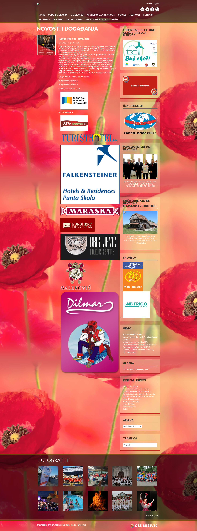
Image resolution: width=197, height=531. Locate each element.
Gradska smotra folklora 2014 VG (136, 347)
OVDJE (108, 72)
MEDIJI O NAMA (74, 19)
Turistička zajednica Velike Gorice (136, 389)
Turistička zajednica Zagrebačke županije (139, 394)
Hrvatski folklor (129, 404)
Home (41, 15)
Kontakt (148, 15)
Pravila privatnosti (97, 19)
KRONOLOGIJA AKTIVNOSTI (101, 15)
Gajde (125, 409)
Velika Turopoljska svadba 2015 (135, 342)
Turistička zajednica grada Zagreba (136, 391)
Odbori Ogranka (57, 15)
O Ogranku (77, 15)
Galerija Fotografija (50, 19)
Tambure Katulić (129, 406)
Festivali (134, 15)
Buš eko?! (117, 19)
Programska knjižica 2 (68, 84)
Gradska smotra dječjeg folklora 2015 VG (139, 344)
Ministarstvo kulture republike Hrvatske (138, 396)
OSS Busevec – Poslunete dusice (135, 369)
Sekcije (122, 15)
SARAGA (79, 62)
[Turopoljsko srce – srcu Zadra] (46, 45)
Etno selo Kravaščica (131, 401)
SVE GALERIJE (152, 516)
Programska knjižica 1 (68, 80)
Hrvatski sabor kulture (131, 399)
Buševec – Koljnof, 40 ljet (132, 334)
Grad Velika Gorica (130, 386)
